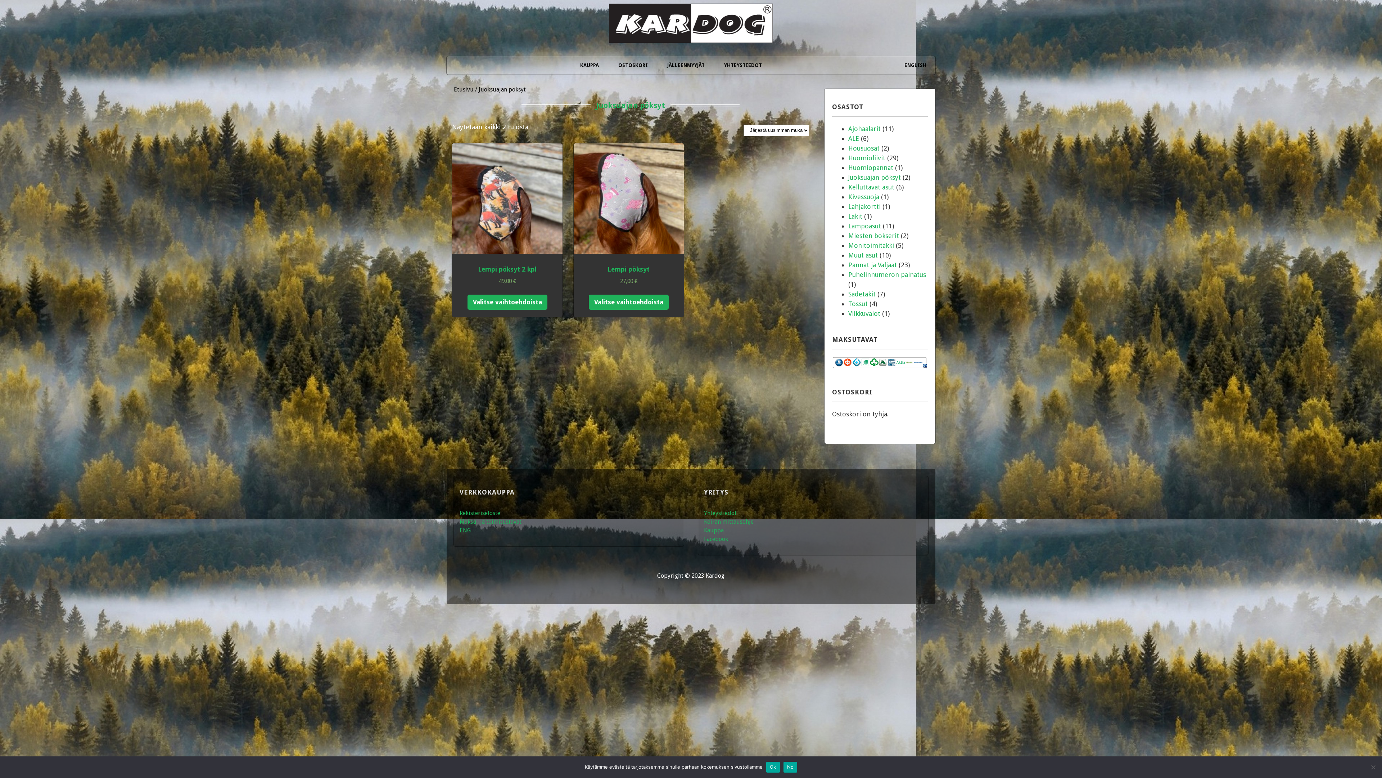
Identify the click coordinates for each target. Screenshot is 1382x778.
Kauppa (589, 65)
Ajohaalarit (864, 129)
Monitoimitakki (871, 245)
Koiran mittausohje (729, 521)
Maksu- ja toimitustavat (490, 521)
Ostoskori (633, 65)
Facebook (716, 539)
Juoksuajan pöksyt (874, 177)
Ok (773, 767)
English (915, 65)
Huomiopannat (870, 167)
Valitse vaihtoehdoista (507, 302)
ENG (465, 530)
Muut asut (863, 255)
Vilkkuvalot (864, 313)
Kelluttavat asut (871, 187)
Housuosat (864, 148)
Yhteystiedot (743, 65)
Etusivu (464, 89)
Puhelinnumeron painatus (887, 274)
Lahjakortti (864, 206)
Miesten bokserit (873, 236)
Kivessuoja (863, 197)
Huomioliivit (866, 158)
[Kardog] (691, 33)
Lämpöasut (864, 226)
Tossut (858, 304)
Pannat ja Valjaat (872, 265)
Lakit (855, 216)
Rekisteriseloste (480, 513)
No (790, 767)
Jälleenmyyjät (686, 65)
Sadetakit (862, 294)
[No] (1373, 767)
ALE (853, 138)
